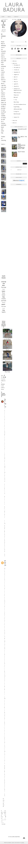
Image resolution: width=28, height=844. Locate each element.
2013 (13, 122)
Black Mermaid (17, 113)
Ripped (7, 350)
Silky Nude (21, 151)
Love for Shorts (7, 339)
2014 (13, 120)
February (16, 88)
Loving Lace (16, 111)
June (15, 79)
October (16, 69)
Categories (5, 19)
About (9, 16)
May (15, 81)
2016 (13, 61)
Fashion (2, 387)
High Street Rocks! (18, 90)
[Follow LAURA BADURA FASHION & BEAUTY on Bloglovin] (18, 181)
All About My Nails (18, 109)
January (15, 117)
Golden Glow (22, 129)
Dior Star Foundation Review (20, 104)
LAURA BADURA (14, 8)
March (15, 86)
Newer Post (2, 817)
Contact (16, 16)
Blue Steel (16, 97)
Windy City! (7, 361)
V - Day (15, 99)
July (15, 76)
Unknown (5, 562)
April (15, 84)
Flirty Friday (7, 371)
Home (3, 16)
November (16, 67)
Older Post (5, 815)
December (16, 65)
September (16, 72)
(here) (3, 302)
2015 (13, 63)
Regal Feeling (16, 106)
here (3, 289)
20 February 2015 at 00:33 (4, 540)
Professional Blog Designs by (14, 842)
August (15, 74)
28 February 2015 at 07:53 (4, 780)
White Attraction (17, 92)
